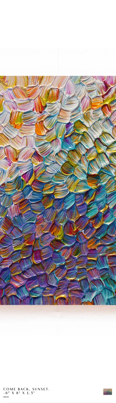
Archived (7, 12)
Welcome (7, 7)
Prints (32, 7)
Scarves (25, 7)
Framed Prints (50, 7)
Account (103, 5)
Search (96, 5)
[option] (107, 392)
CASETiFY (40, 7)
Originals (16, 7)
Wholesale (61, 7)
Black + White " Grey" (19, 12)
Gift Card (71, 7)
